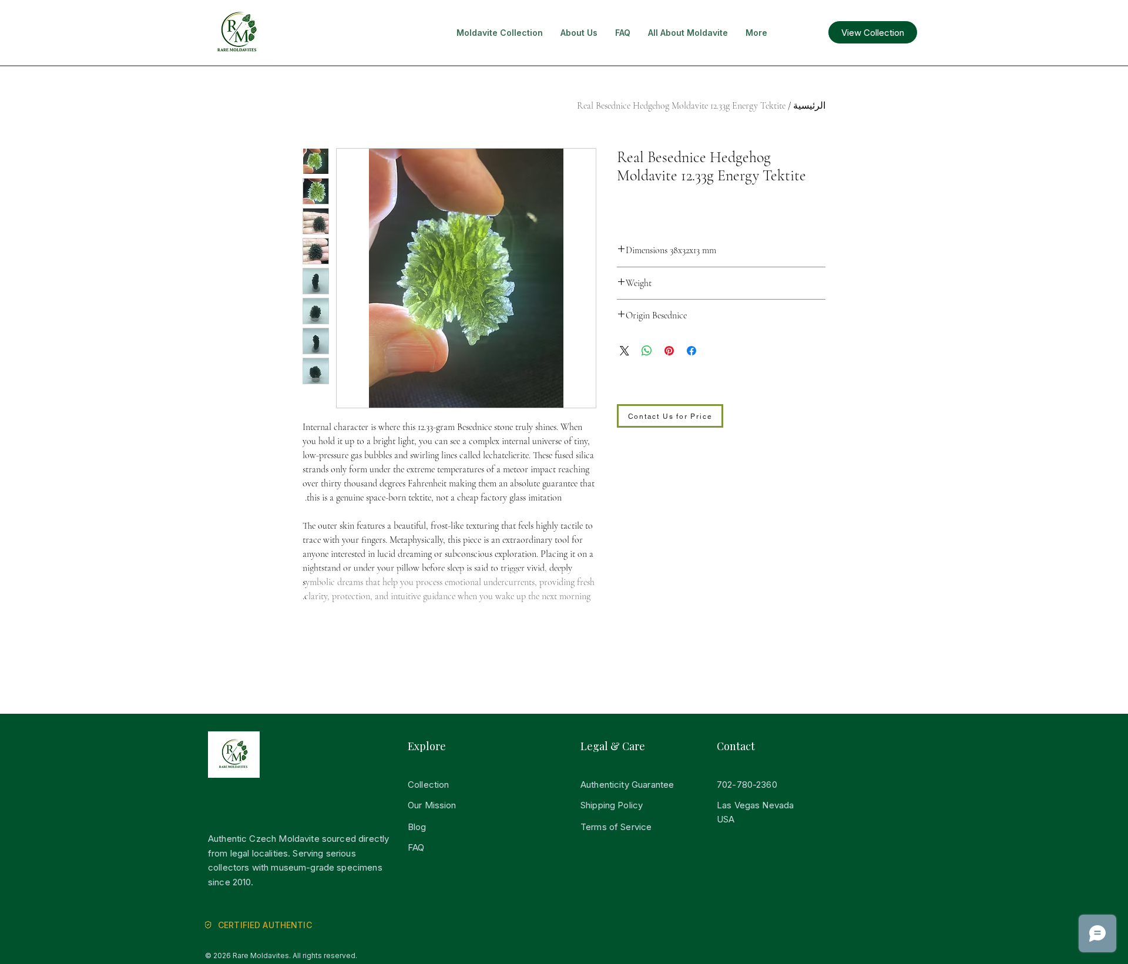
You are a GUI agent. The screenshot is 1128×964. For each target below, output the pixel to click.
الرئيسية (809, 106)
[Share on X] (624, 351)
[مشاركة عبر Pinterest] (669, 351)
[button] (500, 33)
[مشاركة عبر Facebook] (691, 351)
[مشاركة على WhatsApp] (647, 351)
